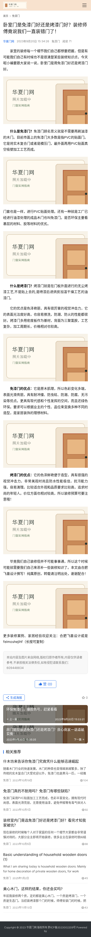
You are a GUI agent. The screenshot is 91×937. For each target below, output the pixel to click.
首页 (5, 16)
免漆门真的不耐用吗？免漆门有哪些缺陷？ (37, 791)
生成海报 (15, 697)
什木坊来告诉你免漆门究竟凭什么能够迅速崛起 (41, 761)
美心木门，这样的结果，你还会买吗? (33, 889)
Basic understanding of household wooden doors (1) (45, 857)
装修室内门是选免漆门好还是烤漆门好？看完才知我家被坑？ (44, 822)
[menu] (84, 5)
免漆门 (56, 41)
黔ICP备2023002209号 (62, 927)
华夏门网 (8, 41)
